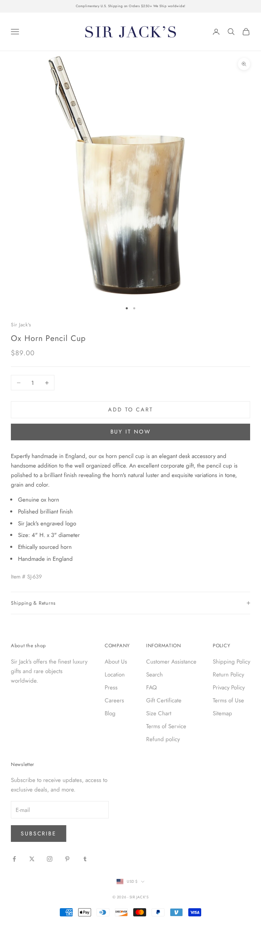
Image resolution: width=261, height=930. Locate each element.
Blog (110, 713)
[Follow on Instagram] (49, 858)
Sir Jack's (21, 324)
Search (154, 674)
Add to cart (130, 409)
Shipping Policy (231, 661)
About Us (116, 661)
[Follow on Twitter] (32, 858)
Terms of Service (166, 726)
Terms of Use (228, 700)
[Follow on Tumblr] (85, 858)
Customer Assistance (171, 661)
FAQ (151, 687)
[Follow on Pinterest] (67, 858)
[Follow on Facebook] (14, 858)
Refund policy (163, 739)
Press (111, 687)
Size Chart (158, 713)
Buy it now (130, 432)
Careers (114, 700)
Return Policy (228, 674)
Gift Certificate (163, 700)
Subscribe (38, 833)
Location (115, 674)
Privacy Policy (229, 687)
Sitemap (222, 713)
